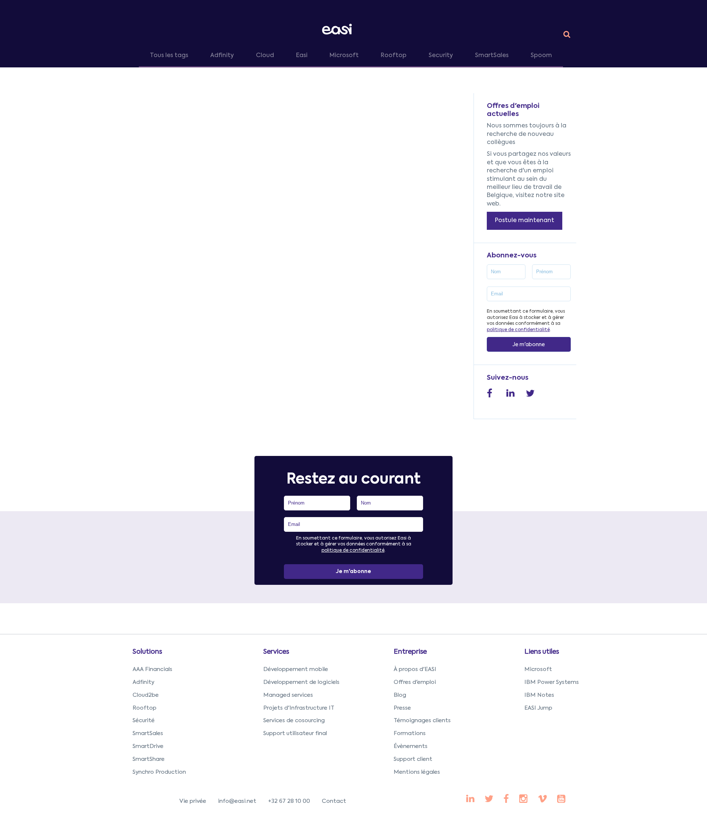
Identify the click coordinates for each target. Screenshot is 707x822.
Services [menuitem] (276, 652)
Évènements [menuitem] (411, 746)
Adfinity (222, 56)
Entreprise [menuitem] (410, 652)
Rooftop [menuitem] (144, 708)
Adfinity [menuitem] (143, 682)
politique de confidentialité (518, 330)
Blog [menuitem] (400, 695)
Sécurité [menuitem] (144, 720)
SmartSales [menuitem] (148, 733)
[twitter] (489, 799)
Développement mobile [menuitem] (295, 669)
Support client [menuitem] (413, 759)
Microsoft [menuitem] (538, 669)
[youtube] (523, 799)
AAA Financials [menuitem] (152, 669)
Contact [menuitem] (334, 801)
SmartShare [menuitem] (149, 759)
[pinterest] (506, 799)
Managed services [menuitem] (288, 695)
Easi (301, 56)
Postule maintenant (524, 221)
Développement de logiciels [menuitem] (301, 682)
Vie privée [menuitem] (192, 801)
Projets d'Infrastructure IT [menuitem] (298, 708)
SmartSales (492, 56)
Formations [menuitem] (410, 733)
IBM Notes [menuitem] (539, 695)
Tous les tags (169, 56)
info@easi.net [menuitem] (237, 801)
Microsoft (344, 56)
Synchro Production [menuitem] (159, 772)
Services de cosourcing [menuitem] (294, 720)
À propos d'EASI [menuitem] (415, 669)
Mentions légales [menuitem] (417, 772)
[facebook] (470, 799)
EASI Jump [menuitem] (538, 708)
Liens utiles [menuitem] (541, 652)
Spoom (541, 56)
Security (441, 56)
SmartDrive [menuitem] (148, 746)
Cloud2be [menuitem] (146, 695)
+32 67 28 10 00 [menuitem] (289, 801)
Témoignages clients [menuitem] (422, 720)
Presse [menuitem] (402, 708)
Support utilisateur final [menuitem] (295, 733)
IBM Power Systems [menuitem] (551, 682)
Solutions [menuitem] (147, 652)
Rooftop (394, 56)
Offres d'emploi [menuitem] (415, 682)
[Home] (338, 29)
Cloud (265, 56)
